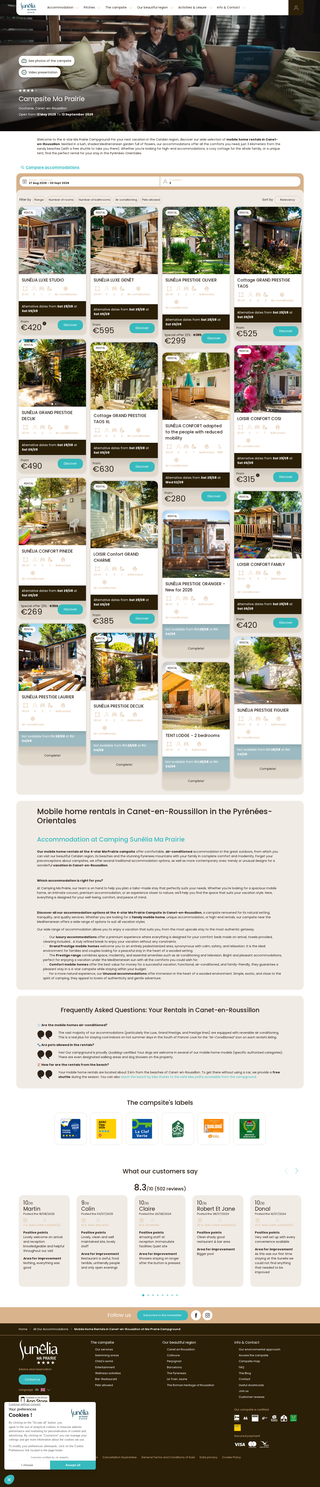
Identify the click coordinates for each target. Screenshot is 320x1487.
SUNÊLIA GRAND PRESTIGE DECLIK (47, 416)
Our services (104, 1349)
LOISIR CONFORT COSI (259, 419)
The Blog (245, 1373)
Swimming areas (107, 1355)
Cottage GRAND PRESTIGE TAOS (263, 283)
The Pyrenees (176, 1373)
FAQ (241, 1367)
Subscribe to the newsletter (162, 1315)
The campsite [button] (116, 7)
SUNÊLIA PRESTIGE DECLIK (119, 706)
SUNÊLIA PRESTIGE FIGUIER (263, 710)
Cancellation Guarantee (120, 1457)
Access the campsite (253, 1355)
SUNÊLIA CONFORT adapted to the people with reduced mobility (193, 432)
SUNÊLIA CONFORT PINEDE (47, 551)
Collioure (173, 1355)
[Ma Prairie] (30, 7)
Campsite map (249, 1361)
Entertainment (105, 1367)
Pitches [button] (90, 7)
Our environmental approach (259, 1349)
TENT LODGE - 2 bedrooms (192, 735)
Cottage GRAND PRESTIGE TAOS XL (120, 419)
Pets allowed (104, 1385)
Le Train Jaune (177, 1379)
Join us (244, 1391)
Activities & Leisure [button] (192, 7)
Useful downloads (251, 1385)
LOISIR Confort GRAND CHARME (116, 557)
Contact (244, 1379)
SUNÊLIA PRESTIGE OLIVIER (191, 280)
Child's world (104, 1361)
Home (23, 1329)
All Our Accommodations (50, 1329)
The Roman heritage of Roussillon (190, 1385)
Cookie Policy (231, 1457)
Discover (70, 325)
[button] (296, 7)
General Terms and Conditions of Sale (168, 1457)
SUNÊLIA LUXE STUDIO (43, 280)
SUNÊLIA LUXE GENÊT (114, 280)
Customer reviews (251, 1397)
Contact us (32, 1379)
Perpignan (174, 1361)
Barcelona (174, 1367)
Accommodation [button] (60, 7)
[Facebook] (196, 1315)
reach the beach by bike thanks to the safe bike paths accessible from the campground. (189, 1077)
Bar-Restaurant (106, 1379)
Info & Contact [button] (229, 7)
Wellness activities (108, 1373)
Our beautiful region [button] (153, 7)
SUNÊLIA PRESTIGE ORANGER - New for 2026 (195, 587)
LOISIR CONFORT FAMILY (261, 564)
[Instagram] (207, 1315)
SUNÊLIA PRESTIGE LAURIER (48, 697)
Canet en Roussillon (181, 1349)
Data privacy (208, 1457)
